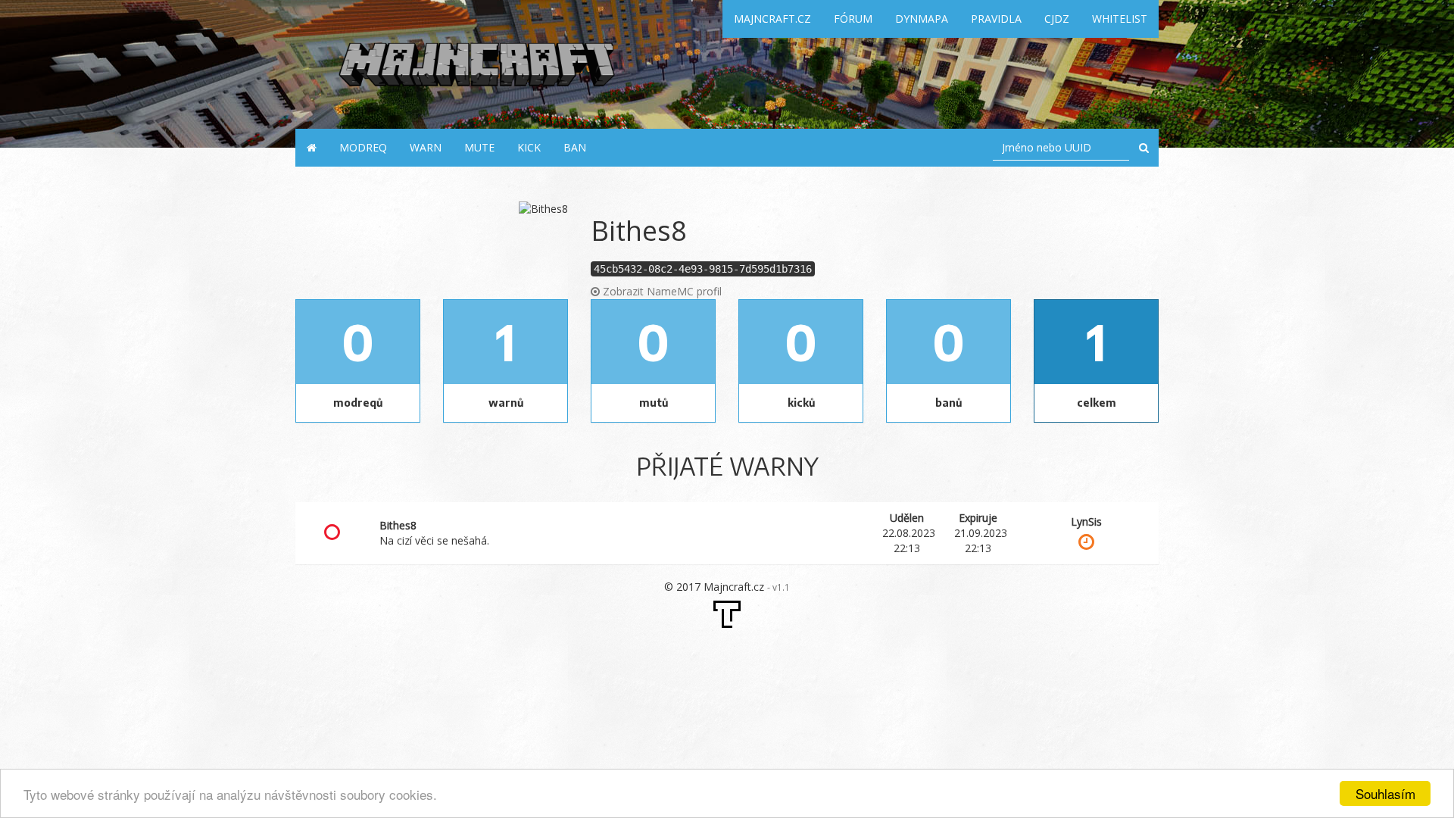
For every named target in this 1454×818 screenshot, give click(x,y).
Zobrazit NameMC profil (661, 291)
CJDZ (1056, 18)
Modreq (363, 147)
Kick (529, 147)
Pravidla (996, 18)
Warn (426, 147)
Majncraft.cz (772, 18)
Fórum (853, 18)
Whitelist (1119, 18)
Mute (479, 147)
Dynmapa (921, 18)
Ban (574, 147)
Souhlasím (1385, 793)
